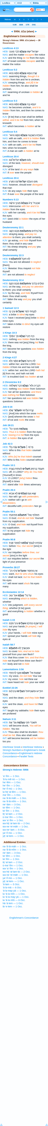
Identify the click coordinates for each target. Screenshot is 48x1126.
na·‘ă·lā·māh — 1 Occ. (15, 798)
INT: (5, 61)
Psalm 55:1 (9, 511)
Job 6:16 (7, 407)
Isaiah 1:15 (9, 620)
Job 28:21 (8, 425)
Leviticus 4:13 (11, 48)
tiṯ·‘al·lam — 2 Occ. (13, 814)
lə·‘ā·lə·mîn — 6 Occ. (14, 900)
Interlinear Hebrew (32, 747)
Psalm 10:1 (9, 465)
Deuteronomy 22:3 (13, 255)
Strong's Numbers (12, 750)
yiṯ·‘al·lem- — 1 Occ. (13, 836)
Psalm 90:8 (9, 539)
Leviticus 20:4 (11, 156)
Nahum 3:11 (9, 719)
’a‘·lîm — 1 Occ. (11, 776)
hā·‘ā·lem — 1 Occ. (13, 903)
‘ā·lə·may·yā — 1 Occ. (15, 890)
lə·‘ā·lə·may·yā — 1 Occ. (16, 897)
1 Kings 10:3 (10, 332)
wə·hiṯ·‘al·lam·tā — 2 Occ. (16, 823)
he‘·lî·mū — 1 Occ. (13, 788)
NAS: (5, 54)
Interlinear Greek (12, 747)
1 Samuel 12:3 (11, 308)
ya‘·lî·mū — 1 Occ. (13, 833)
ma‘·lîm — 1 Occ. (12, 795)
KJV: (5, 58)
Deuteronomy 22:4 (13, 280)
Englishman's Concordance (24, 917)
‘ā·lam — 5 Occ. (11, 884)
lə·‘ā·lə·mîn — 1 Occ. (14, 894)
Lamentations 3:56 (13, 669)
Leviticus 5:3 (10, 100)
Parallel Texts (26, 756)
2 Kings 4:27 (10, 357)
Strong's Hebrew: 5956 (15, 769)
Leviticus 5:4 (10, 131)
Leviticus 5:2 (10, 69)
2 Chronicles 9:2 (12, 382)
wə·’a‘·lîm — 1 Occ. (13, 820)
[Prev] (3, 508)
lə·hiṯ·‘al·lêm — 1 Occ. (14, 792)
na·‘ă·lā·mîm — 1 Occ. (15, 801)
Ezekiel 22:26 (10, 687)
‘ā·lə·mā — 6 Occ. (12, 887)
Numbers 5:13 (11, 199)
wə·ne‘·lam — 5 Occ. (14, 829)
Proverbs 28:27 (11, 567)
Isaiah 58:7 (9, 644)
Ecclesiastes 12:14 (13, 592)
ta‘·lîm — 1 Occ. (11, 810)
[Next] (44, 508)
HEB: (5, 51)
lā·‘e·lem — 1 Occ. (13, 906)
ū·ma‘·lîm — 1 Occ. (13, 817)
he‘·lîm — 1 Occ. (12, 785)
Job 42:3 (7, 443)
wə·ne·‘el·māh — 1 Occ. (16, 826)
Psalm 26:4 (9, 490)
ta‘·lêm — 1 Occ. (12, 807)
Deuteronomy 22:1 (13, 227)
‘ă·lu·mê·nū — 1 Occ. (14, 779)
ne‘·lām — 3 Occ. (12, 804)
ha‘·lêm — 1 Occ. (12, 782)
